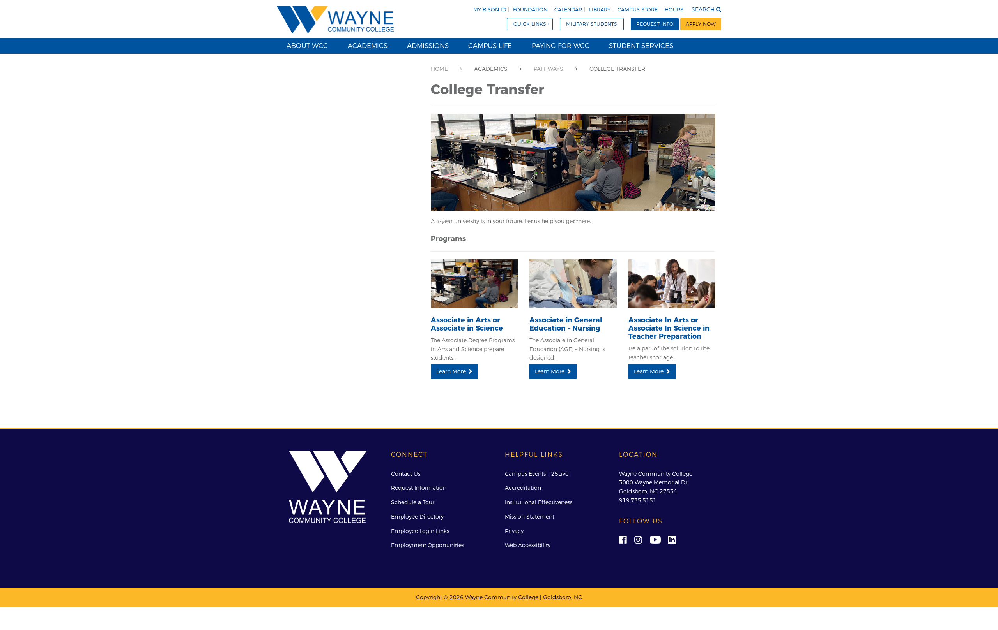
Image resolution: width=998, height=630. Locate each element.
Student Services (641, 45)
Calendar (568, 9)
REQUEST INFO (654, 24)
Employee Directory (417, 516)
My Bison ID (489, 9)
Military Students (591, 24)
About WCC (307, 45)
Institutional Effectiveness (538, 502)
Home (439, 68)
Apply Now (701, 24)
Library (599, 9)
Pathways (548, 68)
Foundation (530, 9)
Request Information (418, 487)
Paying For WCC (560, 45)
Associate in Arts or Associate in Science (467, 324)
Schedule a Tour (412, 502)
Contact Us (405, 473)
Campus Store (638, 9)
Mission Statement (529, 516)
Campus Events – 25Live (536, 473)
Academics (368, 45)
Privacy (514, 531)
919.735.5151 (637, 500)
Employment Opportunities (427, 545)
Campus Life (490, 45)
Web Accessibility (527, 545)
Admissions (428, 45)
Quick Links (529, 24)
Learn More (451, 371)
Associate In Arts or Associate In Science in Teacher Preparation (669, 328)
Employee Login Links (420, 531)
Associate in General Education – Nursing (565, 324)
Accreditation (523, 487)
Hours (674, 9)
